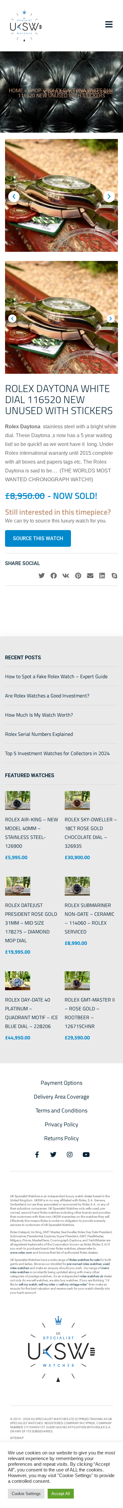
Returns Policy (61, 1138)
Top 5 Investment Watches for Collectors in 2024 (57, 753)
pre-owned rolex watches (84, 1264)
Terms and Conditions (61, 1110)
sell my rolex (46, 1284)
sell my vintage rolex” (73, 1284)
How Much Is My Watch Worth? (39, 715)
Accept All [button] (60, 1493)
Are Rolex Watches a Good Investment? (47, 695)
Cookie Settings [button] (26, 1493)
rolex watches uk (91, 1276)
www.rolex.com (21, 1252)
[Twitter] (53, 1155)
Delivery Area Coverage (61, 1096)
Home (16, 91)
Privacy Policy (61, 1124)
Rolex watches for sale (84, 1260)
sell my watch (28, 1284)
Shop (34, 91)
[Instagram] (70, 1155)
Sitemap (17, 1438)
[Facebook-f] (37, 1155)
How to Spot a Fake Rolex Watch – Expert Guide (56, 676)
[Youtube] (86, 1155)
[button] (14, 196)
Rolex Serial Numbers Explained (39, 734)
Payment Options (61, 1082)
